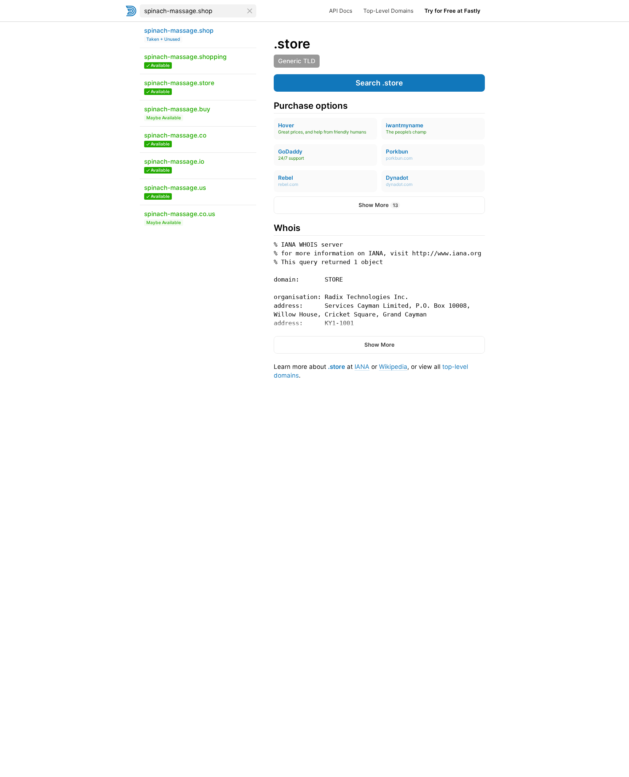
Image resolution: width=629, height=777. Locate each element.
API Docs (340, 10)
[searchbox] (198, 10)
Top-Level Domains (388, 10)
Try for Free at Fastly (452, 10)
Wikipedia (393, 366)
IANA (362, 366)
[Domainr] (131, 10)
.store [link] (292, 44)
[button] (379, 83)
